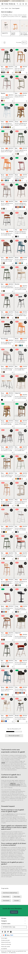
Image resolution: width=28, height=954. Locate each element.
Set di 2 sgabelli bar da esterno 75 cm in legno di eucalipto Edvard (21, 424)
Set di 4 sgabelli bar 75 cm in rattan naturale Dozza (6, 424)
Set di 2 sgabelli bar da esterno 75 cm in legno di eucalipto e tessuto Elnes (7, 477)
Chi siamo (3, 918)
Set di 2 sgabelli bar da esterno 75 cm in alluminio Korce (7, 205)
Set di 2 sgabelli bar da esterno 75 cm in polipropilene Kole (7, 664)
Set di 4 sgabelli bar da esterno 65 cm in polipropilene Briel (21, 152)
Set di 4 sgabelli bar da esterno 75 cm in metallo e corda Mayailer (7, 99)
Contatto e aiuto (5, 923)
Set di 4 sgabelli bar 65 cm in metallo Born (21, 449)
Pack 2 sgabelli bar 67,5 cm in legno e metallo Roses (7, 396)
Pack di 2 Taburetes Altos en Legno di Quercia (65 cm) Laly (20, 70)
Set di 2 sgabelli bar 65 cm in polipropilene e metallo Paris (7, 530)
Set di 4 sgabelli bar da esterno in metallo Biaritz (7, 610)
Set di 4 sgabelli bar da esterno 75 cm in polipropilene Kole (7, 70)
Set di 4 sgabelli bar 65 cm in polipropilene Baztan (7, 178)
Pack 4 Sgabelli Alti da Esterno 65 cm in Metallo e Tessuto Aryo (21, 97)
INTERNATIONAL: (9, 927)
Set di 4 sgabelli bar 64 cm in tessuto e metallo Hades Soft (21, 638)
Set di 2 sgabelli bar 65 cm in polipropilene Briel (7, 555)
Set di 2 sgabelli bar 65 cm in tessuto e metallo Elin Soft (21, 289)
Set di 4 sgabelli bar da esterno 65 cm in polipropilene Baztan (7, 691)
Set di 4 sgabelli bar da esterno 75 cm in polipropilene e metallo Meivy (21, 584)
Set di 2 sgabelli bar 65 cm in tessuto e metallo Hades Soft (21, 398)
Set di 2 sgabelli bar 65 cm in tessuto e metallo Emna (7, 261)
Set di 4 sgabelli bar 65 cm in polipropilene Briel (7, 287)
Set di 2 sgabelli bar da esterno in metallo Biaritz (21, 178)
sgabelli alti (13, 783)
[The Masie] (9, 4)
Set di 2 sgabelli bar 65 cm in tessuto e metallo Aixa (21, 664)
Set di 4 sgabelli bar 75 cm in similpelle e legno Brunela (21, 315)
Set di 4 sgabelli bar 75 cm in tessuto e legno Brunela (21, 719)
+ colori (17, 209)
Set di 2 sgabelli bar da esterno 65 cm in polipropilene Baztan (21, 261)
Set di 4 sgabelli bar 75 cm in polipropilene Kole (7, 314)
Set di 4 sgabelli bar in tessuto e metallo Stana (7, 124)
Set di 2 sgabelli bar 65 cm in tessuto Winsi (21, 502)
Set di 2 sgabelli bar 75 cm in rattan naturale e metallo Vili (6, 583)
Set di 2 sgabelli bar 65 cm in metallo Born (21, 369)
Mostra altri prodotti (14, 735)
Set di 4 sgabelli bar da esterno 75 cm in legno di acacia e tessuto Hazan (7, 152)
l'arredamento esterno (14, 785)
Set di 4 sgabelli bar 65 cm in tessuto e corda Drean (7, 450)
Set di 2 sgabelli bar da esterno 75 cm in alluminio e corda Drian (7, 719)
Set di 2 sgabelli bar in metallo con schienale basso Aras (20, 233)
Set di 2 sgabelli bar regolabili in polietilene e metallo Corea (20, 610)
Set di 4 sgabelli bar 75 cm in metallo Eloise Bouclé (6, 344)
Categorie (4, 921)
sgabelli (3, 762)
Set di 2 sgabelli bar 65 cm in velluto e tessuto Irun (21, 476)
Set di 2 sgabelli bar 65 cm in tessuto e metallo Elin (21, 556)
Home (2, 8)
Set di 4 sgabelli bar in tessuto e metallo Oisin (20, 690)
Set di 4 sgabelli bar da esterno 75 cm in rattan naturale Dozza (21, 125)
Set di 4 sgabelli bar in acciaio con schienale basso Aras (20, 530)
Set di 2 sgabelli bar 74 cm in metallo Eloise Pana (6, 235)
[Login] (26, 4)
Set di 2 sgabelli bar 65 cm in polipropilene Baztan (21, 342)
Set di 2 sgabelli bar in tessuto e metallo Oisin (20, 204)
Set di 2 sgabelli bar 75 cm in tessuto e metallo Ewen (7, 636)
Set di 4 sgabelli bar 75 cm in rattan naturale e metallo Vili (6, 503)
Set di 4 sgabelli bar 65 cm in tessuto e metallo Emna (7, 370)
